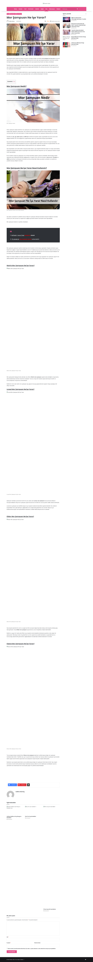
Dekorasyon (52, 9)
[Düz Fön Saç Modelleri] (33, 810)
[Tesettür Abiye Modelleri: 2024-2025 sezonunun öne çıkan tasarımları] (66, 32)
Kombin (20, 9)
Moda (15, 9)
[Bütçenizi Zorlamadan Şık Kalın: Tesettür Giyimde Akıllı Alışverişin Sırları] (66, 25)
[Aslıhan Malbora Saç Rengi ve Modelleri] (15, 810)
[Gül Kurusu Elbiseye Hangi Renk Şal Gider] (66, 44)
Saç (46, 9)
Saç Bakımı (13, 13)
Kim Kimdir (30, 9)
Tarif (25, 9)
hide (14, 81)
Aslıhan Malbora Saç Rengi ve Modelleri (14, 817)
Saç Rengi (19, 13)
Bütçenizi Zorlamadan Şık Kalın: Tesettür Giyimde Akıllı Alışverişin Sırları (78, 25)
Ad (8, 937)
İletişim (58, 9)
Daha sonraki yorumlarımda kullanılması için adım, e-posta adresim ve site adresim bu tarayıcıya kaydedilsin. (32, 948)
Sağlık (42, 9)
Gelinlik (37, 9)
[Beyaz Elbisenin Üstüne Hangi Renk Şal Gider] (66, 38)
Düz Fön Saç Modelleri (30, 816)
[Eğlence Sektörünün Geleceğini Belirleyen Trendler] (66, 19)
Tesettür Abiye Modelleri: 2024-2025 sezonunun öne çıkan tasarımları (78, 32)
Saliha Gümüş (12, 21)
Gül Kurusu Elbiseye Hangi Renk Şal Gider (77, 43)
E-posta (9, 942)
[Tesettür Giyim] (46, 3)
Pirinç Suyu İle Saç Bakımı (49, 909)
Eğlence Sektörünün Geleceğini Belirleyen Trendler (78, 18)
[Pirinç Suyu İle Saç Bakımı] (51, 857)
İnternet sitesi (37, 942)
